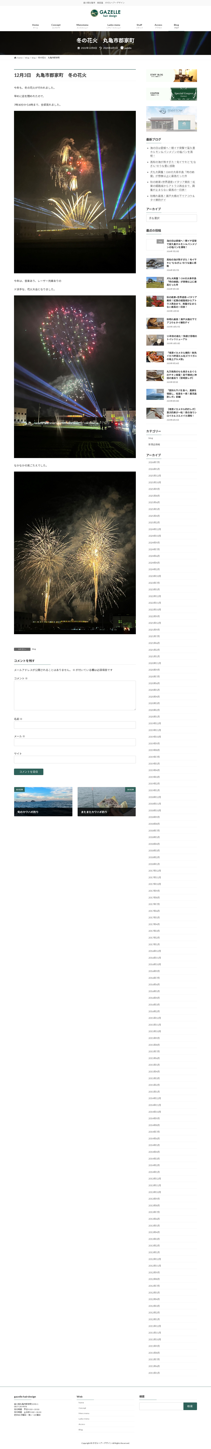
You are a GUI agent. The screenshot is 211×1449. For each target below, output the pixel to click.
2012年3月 (154, 1306)
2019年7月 (154, 756)
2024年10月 (155, 535)
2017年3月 (154, 930)
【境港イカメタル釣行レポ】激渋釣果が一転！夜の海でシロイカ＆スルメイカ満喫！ (182, 412)
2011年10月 (155, 1339)
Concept (82, 1408)
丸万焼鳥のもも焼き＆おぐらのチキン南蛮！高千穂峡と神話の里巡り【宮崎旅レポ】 (182, 374)
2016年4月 (154, 997)
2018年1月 (154, 864)
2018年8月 (154, 823)
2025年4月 (154, 515)
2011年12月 (155, 1325)
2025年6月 (154, 502)
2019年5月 (154, 763)
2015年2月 (154, 1084)
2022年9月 (154, 616)
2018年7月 (154, 830)
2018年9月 (154, 817)
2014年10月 (155, 1111)
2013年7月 (154, 1212)
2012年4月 (154, 1299)
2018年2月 (154, 857)
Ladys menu (84, 1419)
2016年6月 (154, 984)
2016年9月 (154, 971)
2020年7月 (154, 676)
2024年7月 (154, 549)
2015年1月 (154, 1091)
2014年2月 (154, 1165)
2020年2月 (154, 710)
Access (82, 1424)
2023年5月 (154, 589)
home (81, 1402)
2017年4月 (154, 924)
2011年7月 (154, 1359)
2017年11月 (155, 877)
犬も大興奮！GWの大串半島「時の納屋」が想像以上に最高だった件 (182, 281)
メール (19, 736)
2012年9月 (154, 1272)
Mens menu (84, 1413)
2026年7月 (154, 462)
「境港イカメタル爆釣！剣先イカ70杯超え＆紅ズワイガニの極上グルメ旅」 (182, 356)
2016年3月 (154, 1004)
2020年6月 (154, 683)
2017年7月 (154, 904)
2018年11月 (155, 803)
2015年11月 (155, 1024)
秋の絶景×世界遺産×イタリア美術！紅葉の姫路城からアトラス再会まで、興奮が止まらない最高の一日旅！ (172, 185)
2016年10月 (155, 964)
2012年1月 (154, 1319)
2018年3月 (154, 850)
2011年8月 (154, 1352)
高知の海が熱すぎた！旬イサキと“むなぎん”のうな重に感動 (182, 262)
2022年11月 (155, 602)
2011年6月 (154, 1366)
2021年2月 (154, 649)
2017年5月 (154, 917)
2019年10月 (155, 736)
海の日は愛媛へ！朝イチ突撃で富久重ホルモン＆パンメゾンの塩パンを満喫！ (172, 151)
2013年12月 (155, 1178)
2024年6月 (154, 556)
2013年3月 (154, 1239)
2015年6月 (154, 1058)
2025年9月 (154, 489)
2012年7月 (154, 1285)
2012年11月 (155, 1265)
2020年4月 (154, 696)
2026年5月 (154, 468)
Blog (81, 1429)
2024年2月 (154, 569)
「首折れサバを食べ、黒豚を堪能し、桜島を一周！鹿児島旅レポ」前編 (182, 393)
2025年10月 (155, 482)
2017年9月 (154, 890)
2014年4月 (154, 1151)
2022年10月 (155, 609)
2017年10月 (155, 884)
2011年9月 (154, 1346)
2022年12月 (155, 596)
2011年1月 (154, 1372)
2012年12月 (155, 1259)
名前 (18, 718)
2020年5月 (154, 689)
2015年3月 (154, 1078)
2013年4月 (154, 1232)
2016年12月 (155, 951)
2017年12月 (155, 870)
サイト (18, 753)
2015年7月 (154, 1051)
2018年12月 (155, 797)
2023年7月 (154, 582)
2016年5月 (154, 991)
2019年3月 (154, 777)
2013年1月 (154, 1252)
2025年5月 (154, 509)
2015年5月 (154, 1064)
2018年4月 (154, 844)
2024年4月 (154, 562)
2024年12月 (155, 529)
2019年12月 (155, 723)
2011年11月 (155, 1332)
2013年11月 (155, 1185)
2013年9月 (154, 1198)
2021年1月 (154, 656)
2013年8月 (154, 1205)
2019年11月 (155, 730)
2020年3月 (154, 703)
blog (34, 649)
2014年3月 (154, 1158)
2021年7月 (154, 636)
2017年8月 (154, 897)
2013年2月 (154, 1245)
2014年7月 (154, 1131)
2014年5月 (154, 1145)
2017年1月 (154, 944)
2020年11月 (155, 663)
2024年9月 (154, 542)
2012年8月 (154, 1279)
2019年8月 (154, 750)
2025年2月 (154, 522)
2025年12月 (155, 475)
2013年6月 (154, 1218)
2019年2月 (154, 783)
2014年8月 (154, 1125)
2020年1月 (154, 716)
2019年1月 (154, 790)
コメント (21, 678)
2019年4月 (154, 770)
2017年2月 (154, 937)
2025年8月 (154, 495)
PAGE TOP (203, 1402)
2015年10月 (155, 1031)
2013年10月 (155, 1192)
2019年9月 (154, 743)
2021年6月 (154, 643)
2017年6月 (154, 910)
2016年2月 (154, 1011)
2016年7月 (154, 977)
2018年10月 (155, 810)
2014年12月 (155, 1098)
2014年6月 (154, 1138)
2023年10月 (155, 576)
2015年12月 (155, 1018)
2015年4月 (154, 1071)
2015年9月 (154, 1038)
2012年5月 (154, 1292)
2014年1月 (154, 1172)
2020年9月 (154, 669)
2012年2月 (154, 1312)
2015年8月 (154, 1044)
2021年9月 (154, 629)
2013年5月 (154, 1225)
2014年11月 (155, 1105)
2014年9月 (154, 1118)
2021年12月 (155, 622)
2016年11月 (155, 957)
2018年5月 (154, 837)
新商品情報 (154, 444)
